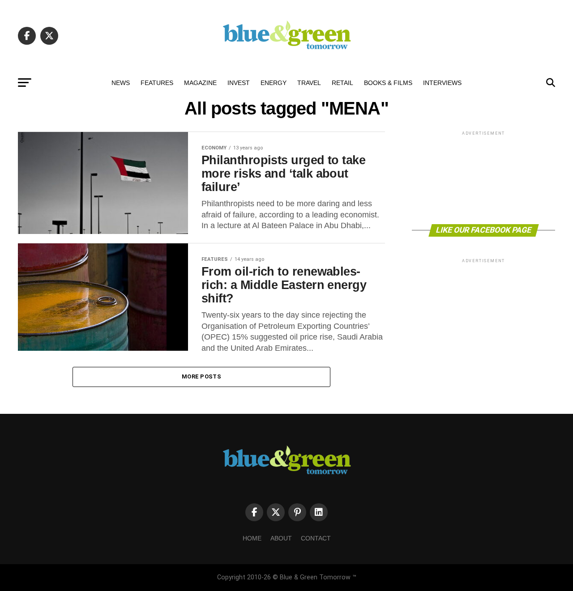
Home (252, 538)
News (120, 82)
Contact (316, 538)
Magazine (200, 82)
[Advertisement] (483, 177)
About (281, 538)
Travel (309, 82)
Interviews (442, 82)
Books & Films (388, 82)
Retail (342, 82)
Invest (238, 82)
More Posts (201, 376)
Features (157, 82)
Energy (273, 82)
